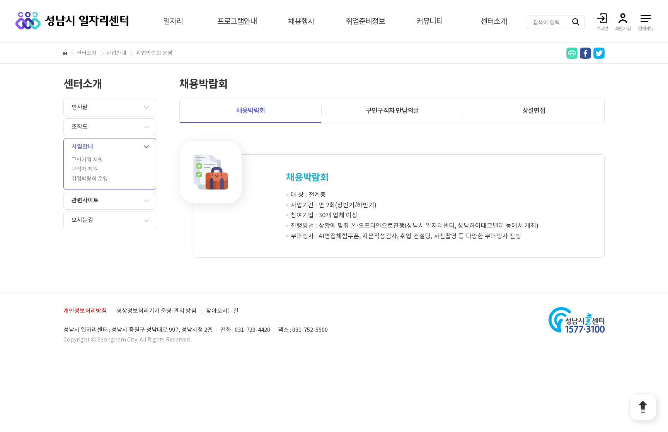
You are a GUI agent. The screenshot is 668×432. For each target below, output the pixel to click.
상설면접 (533, 111)
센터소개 (494, 21)
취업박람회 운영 (90, 179)
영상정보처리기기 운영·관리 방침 (156, 311)
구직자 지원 (85, 169)
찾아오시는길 (222, 311)
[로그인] (602, 18)
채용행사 (301, 21)
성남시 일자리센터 (71, 21)
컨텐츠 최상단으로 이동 (642, 406)
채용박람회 (250, 111)
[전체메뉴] (645, 18)
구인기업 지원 (87, 160)
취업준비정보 (365, 21)
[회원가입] (623, 18)
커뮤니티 (429, 21)
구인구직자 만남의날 (392, 111)
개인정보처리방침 (85, 311)
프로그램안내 (237, 21)
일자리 (173, 21)
